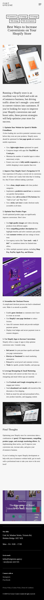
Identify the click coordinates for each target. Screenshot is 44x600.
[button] (40, 4)
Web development (28, 21)
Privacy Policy (7, 588)
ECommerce (11, 17)
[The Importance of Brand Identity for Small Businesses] (22, 505)
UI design (23, 17)
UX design (34, 17)
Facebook (6, 580)
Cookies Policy (16, 588)
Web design (14, 21)
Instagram (6, 577)
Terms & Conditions (28, 588)
